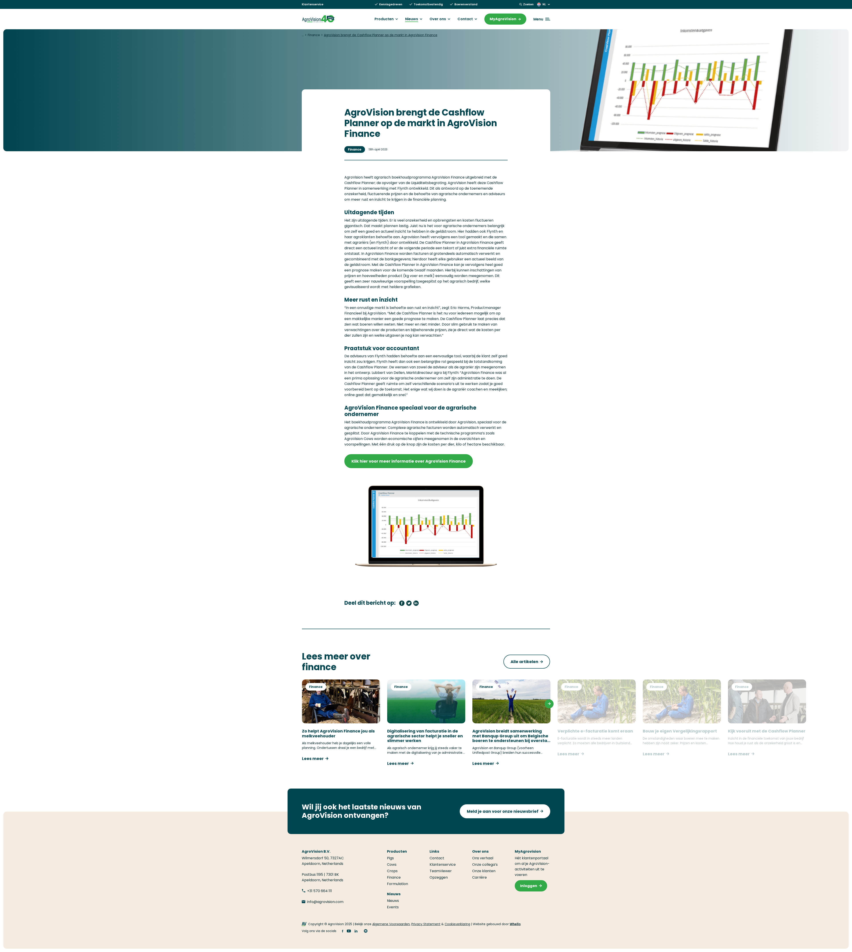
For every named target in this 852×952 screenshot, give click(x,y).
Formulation (397, 883)
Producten (384, 19)
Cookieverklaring (457, 924)
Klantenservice (312, 4)
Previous (302, 703)
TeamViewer (441, 870)
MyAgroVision (503, 19)
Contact (465, 19)
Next (549, 703)
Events (393, 907)
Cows (391, 864)
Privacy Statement (425, 924)
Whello (515, 924)
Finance (354, 149)
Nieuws (411, 19)
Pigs (390, 858)
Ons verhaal (482, 858)
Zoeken (528, 4)
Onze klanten (483, 870)
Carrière (479, 877)
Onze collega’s (485, 864)
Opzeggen (439, 877)
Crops (392, 870)
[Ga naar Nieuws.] (303, 35)
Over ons (438, 19)
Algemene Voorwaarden (391, 924)
